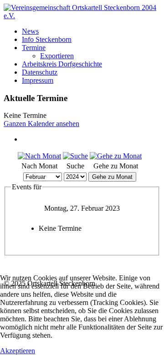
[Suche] (75, 156)
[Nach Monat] (39, 156)
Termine (34, 47)
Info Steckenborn (47, 39)
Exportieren (57, 56)
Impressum (37, 80)
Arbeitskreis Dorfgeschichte (62, 64)
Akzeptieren (17, 351)
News (30, 31)
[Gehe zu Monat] (116, 156)
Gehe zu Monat (112, 176)
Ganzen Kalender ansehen (41, 123)
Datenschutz (39, 72)
